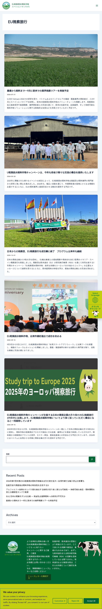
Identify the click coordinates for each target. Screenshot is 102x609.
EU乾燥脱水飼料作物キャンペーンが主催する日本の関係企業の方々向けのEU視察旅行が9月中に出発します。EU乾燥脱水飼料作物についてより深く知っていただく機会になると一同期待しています (50, 418)
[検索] (92, 459)
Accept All (91, 601)
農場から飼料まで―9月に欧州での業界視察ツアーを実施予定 (38, 90)
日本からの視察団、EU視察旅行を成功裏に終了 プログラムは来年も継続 (44, 251)
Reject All (75, 601)
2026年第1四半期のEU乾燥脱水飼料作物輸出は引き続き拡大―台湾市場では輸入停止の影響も (45, 481)
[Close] (100, 589)
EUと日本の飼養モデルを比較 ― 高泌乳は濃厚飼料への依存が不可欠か (35, 496)
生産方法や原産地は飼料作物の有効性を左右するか (27, 485)
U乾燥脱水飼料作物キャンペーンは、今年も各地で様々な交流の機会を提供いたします (50, 172)
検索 (8, 454)
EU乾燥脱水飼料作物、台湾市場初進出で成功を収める (34, 336)
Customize (59, 601)
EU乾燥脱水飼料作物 (20, 4)
